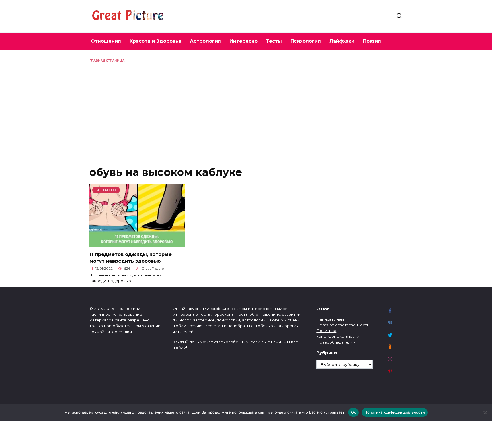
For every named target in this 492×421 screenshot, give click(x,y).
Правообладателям (336, 342)
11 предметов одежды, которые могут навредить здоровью (130, 257)
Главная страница (106, 61)
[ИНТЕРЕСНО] (137, 243)
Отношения (106, 41)
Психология (305, 41)
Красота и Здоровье (155, 41)
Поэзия (372, 41)
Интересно (243, 41)
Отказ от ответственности (343, 325)
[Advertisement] (246, 106)
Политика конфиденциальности (394, 412)
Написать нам (330, 319)
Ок (353, 412)
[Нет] (485, 412)
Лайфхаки (341, 41)
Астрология (205, 41)
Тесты (274, 41)
